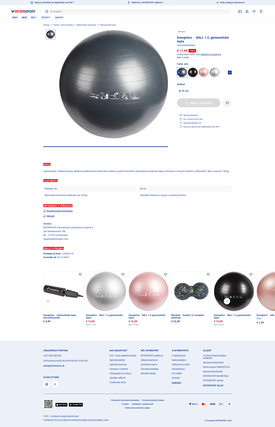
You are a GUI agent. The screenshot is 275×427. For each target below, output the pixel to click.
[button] (137, 164)
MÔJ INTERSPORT (150, 350)
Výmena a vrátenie (118, 369)
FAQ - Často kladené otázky (122, 355)
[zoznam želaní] (254, 11)
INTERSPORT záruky (213, 380)
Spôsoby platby (117, 360)
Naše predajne (179, 360)
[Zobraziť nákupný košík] (261, 11)
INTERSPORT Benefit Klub (216, 376)
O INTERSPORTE (180, 350)
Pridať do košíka (201, 103)
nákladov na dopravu (210, 54)
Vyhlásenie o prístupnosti (142, 404)
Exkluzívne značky (181, 364)
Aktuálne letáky (148, 373)
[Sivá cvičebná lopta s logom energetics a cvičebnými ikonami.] (113, 84)
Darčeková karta (149, 364)
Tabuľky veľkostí (117, 378)
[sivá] (214, 72)
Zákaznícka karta (149, 360)
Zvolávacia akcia (117, 382)
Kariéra (176, 383)
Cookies (125, 404)
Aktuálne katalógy (150, 369)
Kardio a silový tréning (63, 25)
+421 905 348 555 (52, 355)
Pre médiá (177, 373)
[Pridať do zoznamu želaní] (227, 102)
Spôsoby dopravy (118, 364)
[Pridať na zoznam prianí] (80, 274)
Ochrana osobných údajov (153, 400)
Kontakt (176, 378)
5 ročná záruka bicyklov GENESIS (214, 356)
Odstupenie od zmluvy (120, 373)
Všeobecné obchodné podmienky (125, 400)
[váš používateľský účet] (247, 11)
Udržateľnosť (178, 369)
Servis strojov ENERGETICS (216, 367)
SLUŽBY (207, 350)
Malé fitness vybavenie (86, 25)
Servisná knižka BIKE (213, 362)
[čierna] (193, 72)
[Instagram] (46, 384)
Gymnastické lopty (108, 25)
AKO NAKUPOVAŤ (118, 350)
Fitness (46, 25)
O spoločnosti (178, 355)
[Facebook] (55, 384)
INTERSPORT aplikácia (152, 355)
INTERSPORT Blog (213, 385)
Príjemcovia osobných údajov (137, 408)
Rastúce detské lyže (212, 371)
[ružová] (204, 72)
